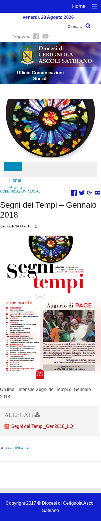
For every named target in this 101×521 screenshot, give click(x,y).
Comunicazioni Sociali (20, 191)
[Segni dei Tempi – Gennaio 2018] (50, 307)
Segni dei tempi (17, 448)
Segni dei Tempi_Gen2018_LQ (42, 426)
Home (79, 6)
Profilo (15, 187)
